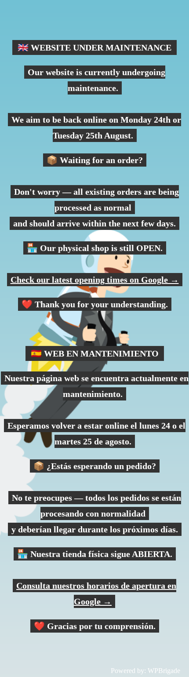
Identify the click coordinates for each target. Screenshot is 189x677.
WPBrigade (164, 670)
